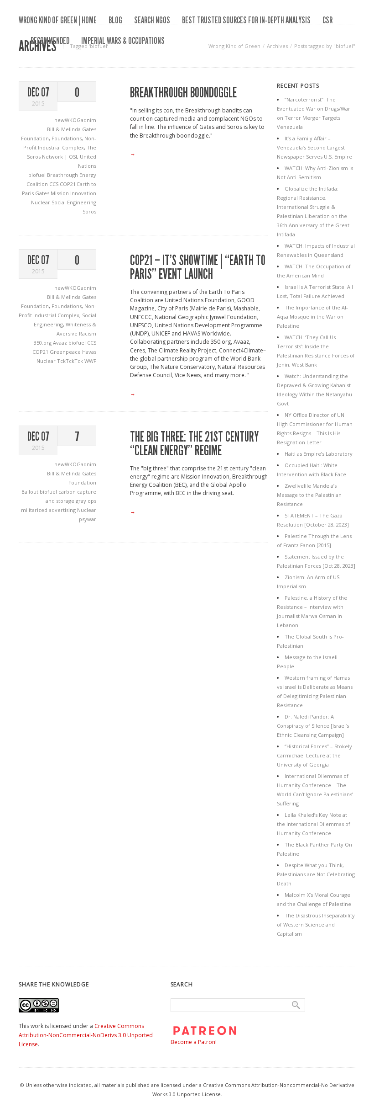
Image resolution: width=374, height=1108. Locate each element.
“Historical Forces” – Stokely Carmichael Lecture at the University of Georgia (314, 755)
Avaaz (60, 342)
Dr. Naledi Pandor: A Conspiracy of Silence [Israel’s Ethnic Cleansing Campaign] (313, 725)
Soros (89, 211)
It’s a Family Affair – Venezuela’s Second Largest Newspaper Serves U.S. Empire (314, 147)
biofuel (37, 174)
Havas (89, 351)
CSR (327, 20)
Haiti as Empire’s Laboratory (319, 453)
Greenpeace (66, 351)
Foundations (67, 138)
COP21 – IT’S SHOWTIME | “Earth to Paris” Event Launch (197, 267)
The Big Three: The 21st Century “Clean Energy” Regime (194, 444)
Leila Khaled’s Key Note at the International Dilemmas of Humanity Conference (313, 823)
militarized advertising (49, 509)
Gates (43, 193)
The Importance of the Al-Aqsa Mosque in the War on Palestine (312, 316)
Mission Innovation (73, 193)
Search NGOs (152, 20)
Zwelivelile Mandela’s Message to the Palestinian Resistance (309, 494)
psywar (87, 519)
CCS (54, 184)
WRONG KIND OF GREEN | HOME (58, 20)
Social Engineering (74, 202)
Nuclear (41, 202)
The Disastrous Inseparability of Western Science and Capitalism (316, 924)
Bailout (30, 491)
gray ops (86, 500)
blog (115, 20)
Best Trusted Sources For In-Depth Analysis (246, 20)
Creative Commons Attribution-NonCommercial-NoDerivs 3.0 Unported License (86, 1035)
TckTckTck (70, 360)
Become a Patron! (194, 1042)
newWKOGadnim (75, 120)
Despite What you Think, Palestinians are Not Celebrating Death (316, 874)
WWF (90, 360)
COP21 (68, 184)
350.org (43, 342)
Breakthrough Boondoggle (183, 93)
